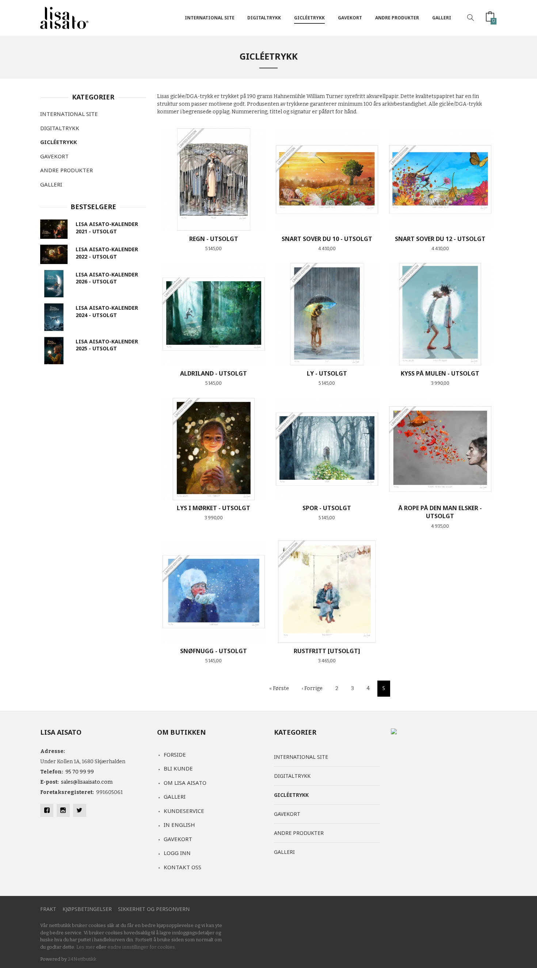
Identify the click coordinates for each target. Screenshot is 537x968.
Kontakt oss (182, 867)
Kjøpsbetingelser (87, 908)
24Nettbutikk (82, 959)
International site (210, 18)
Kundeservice (184, 810)
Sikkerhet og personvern (154, 908)
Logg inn (177, 852)
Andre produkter (397, 18)
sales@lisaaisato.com (87, 782)
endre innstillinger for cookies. (141, 947)
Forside (175, 754)
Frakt (48, 908)
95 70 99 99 (79, 772)
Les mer (85, 947)
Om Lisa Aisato (185, 782)
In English (179, 824)
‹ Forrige (312, 688)
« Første (279, 688)
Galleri (441, 18)
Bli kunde (178, 768)
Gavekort (350, 18)
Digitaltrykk (264, 18)
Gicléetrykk (309, 18)
